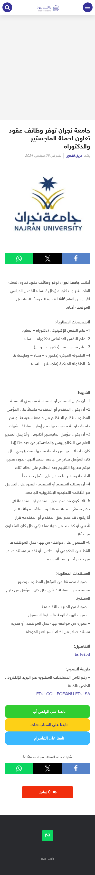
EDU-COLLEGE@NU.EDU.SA (63, 694)
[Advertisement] (47, 67)
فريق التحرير (74, 156)
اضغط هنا (82, 654)
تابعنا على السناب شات (47, 725)
